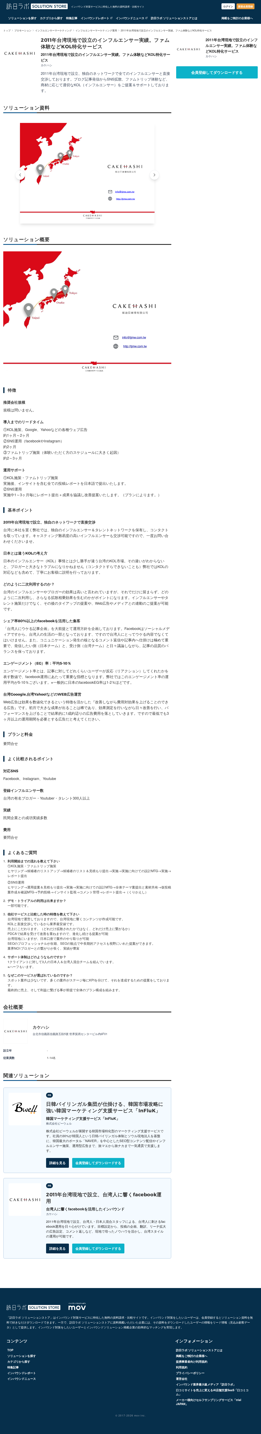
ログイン (228, 6)
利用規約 (181, 1367)
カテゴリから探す (51, 18)
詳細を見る (57, 1162)
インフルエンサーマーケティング (53, 30)
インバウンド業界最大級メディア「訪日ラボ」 (206, 1384)
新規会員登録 (245, 6)
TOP (10, 1350)
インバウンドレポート (95, 18)
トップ (7, 30)
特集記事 (71, 18)
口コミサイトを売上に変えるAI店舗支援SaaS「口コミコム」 (212, 1392)
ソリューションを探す (22, 18)
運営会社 (181, 1379)
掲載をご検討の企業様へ (237, 18)
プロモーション (22, 30)
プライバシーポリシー (190, 1373)
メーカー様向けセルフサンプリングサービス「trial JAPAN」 (208, 1402)
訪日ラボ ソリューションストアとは (174, 18)
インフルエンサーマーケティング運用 (96, 30)
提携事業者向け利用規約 (191, 1361)
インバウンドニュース (130, 18)
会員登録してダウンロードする (98, 1162)
